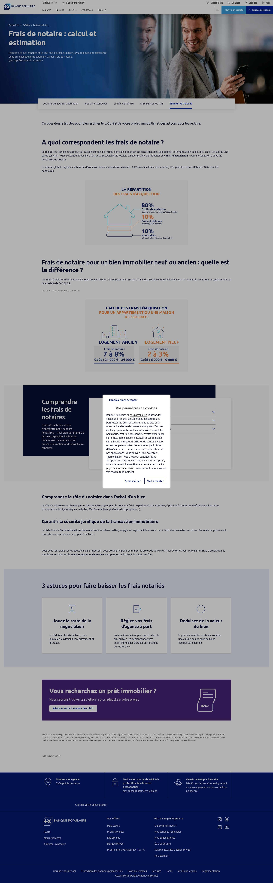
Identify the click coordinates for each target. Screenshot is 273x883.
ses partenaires (138, 415)
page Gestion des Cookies (120, 468)
